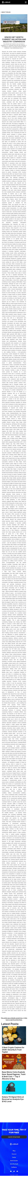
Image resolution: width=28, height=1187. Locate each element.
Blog (14, 1150)
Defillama (14, 1167)
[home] (5, 2)
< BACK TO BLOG (5, 12)
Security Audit (14, 1164)
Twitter (14, 1157)
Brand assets (14, 1160)
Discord (14, 1154)
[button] (26, 2)
